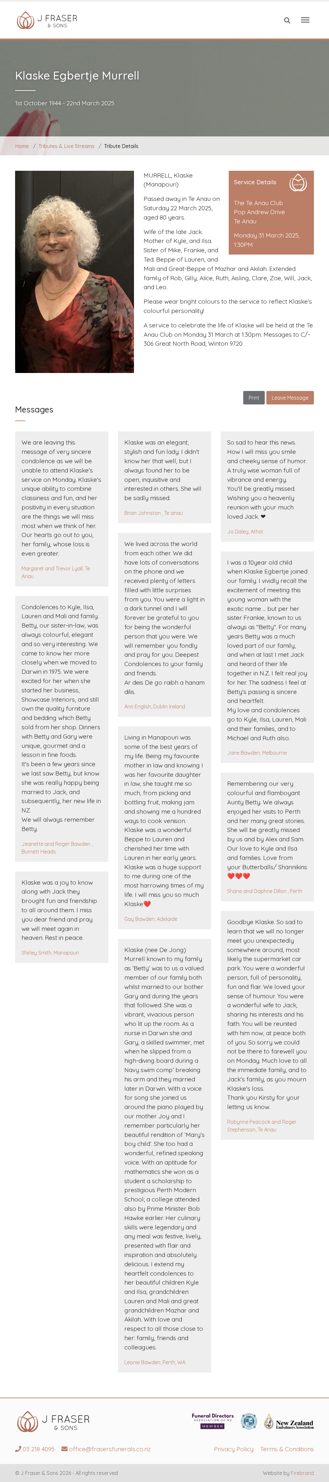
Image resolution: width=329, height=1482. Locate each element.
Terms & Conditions (287, 1449)
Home (22, 146)
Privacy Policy (233, 1449)
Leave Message (290, 397)
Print (254, 397)
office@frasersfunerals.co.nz (109, 1449)
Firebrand (302, 1473)
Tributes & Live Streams (66, 146)
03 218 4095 (38, 1449)
